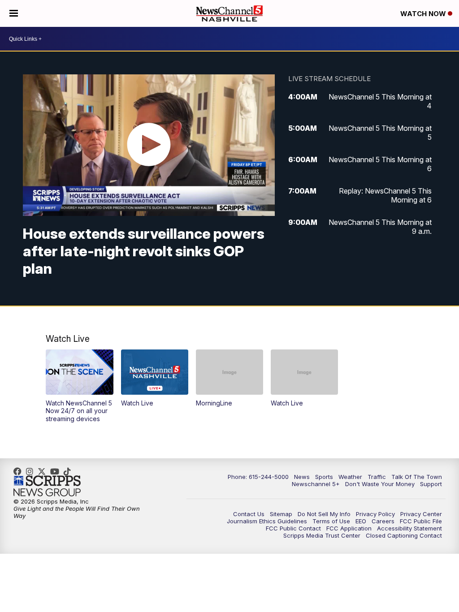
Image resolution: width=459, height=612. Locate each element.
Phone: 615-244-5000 (258, 476)
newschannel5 (19, 471)
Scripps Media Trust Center (321, 535)
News (302, 476)
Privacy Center (421, 513)
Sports (324, 476)
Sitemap (281, 513)
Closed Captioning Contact (404, 535)
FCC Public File (421, 521)
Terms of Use (331, 521)
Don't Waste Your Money (380, 483)
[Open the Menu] (14, 13)
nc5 (44, 471)
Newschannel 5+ (316, 483)
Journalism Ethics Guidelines (267, 521)
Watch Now (424, 13)
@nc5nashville (69, 471)
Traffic (377, 476)
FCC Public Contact (293, 528)
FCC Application (349, 528)
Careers (383, 521)
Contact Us (248, 513)
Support (431, 483)
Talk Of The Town (416, 476)
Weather (350, 476)
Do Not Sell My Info (324, 513)
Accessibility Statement (409, 528)
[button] (79, 385)
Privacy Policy (375, 513)
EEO (360, 521)
